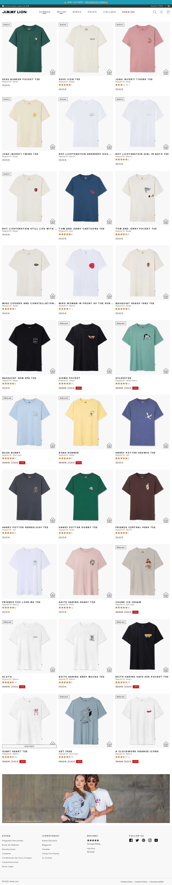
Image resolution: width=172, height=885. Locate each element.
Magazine (46, 845)
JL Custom (47, 858)
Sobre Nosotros (49, 841)
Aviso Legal (7, 866)
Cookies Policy (141, 882)
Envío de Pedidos (10, 845)
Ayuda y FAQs (157, 6)
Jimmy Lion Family (50, 853)
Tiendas (46, 849)
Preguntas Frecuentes (12, 841)
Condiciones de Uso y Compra (17, 858)
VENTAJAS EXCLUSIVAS (95, 2)
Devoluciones (8, 849)
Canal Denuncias (10, 862)
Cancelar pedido (156, 882)
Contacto (6, 853)
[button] (45, 12)
